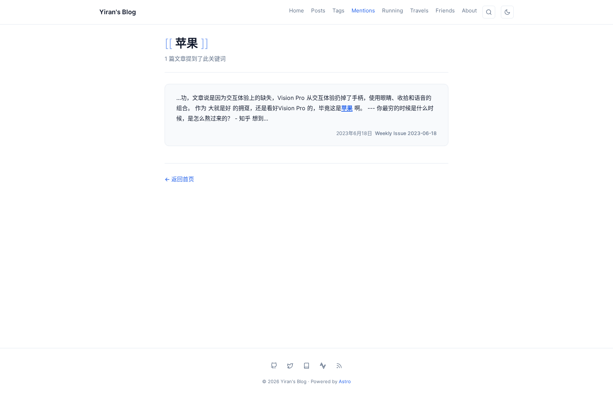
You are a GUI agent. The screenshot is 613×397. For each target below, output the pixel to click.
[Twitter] (290, 366)
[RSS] (339, 366)
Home (296, 10)
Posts (318, 10)
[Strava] (323, 366)
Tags (338, 10)
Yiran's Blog (117, 12)
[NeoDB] (306, 366)
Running (392, 10)
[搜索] (488, 12)
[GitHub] (274, 366)
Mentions (363, 10)
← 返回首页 (179, 179)
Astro (345, 381)
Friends (445, 10)
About (469, 10)
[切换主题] (507, 12)
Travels (419, 10)
